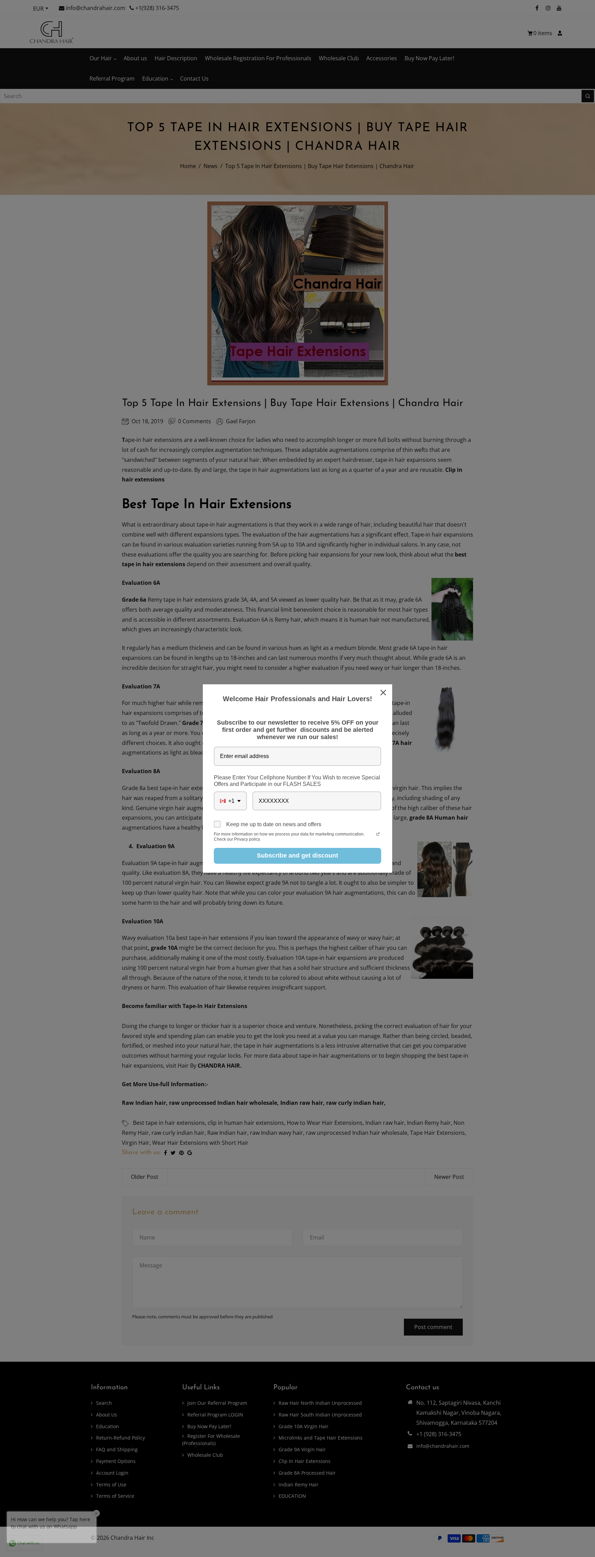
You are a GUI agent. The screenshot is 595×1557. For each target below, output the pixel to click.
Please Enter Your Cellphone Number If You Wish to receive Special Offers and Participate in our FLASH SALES (297, 781)
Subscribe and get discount (297, 855)
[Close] (384, 692)
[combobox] (230, 800)
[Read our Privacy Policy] (378, 835)
